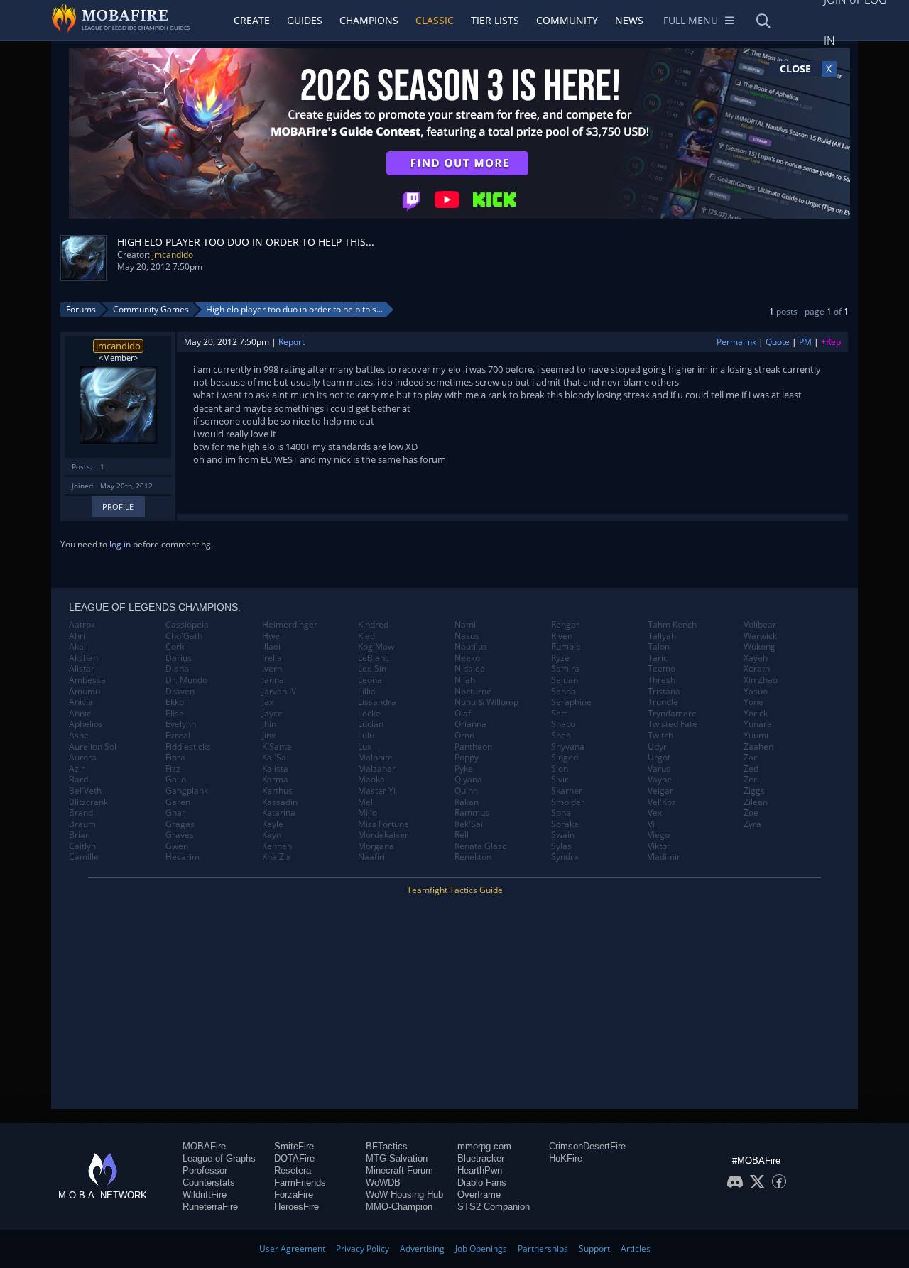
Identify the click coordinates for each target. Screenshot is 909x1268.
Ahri (77, 636)
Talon (659, 646)
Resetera (292, 1170)
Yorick (756, 713)
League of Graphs (219, 1158)
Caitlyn (82, 846)
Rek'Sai (468, 824)
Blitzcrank (88, 802)
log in (120, 544)
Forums (81, 309)
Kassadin (280, 802)
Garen (177, 802)
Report (291, 342)
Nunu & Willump (486, 702)
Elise (174, 713)
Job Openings (481, 1248)
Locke (369, 713)
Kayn (271, 835)
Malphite (375, 757)
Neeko (467, 658)
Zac (751, 757)
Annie (80, 713)
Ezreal (177, 735)
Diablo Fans (481, 1182)
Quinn (466, 791)
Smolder (567, 802)
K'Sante (277, 747)
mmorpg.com (484, 1146)
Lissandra (377, 702)
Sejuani (565, 680)
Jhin (269, 724)
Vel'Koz (662, 802)
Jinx (269, 735)
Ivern (272, 668)
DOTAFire (294, 1158)
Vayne (660, 779)
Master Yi (377, 791)
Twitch (660, 735)
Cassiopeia (187, 624)
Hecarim (182, 857)
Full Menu (690, 20)
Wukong (759, 646)
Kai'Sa (274, 757)
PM (805, 342)
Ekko (174, 702)
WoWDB (383, 1182)
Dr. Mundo (186, 680)
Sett (559, 713)
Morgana (376, 846)
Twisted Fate (672, 724)
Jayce (272, 713)
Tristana (664, 691)
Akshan (83, 658)
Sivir (559, 779)
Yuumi (756, 735)
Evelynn (180, 724)
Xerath (757, 668)
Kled (366, 636)
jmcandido (172, 254)
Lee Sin (372, 668)
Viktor (659, 846)
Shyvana (567, 747)
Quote (778, 342)
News (629, 20)
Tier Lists (495, 20)
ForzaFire (293, 1194)
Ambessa (87, 680)
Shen (561, 735)
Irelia (272, 658)
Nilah (464, 680)
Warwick (760, 636)
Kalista (275, 769)
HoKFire (565, 1158)
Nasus (466, 636)
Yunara (758, 724)
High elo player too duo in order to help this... (294, 309)
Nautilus (470, 646)
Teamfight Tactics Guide (455, 890)
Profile (118, 506)
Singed (564, 757)
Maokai (372, 779)
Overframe (479, 1194)
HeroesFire (296, 1206)
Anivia (81, 702)
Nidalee (469, 668)
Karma (275, 779)
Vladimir (664, 857)
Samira (565, 668)
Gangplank (186, 791)
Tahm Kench (672, 624)
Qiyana (468, 779)
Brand (81, 813)
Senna (563, 691)
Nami (465, 624)
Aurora (83, 757)
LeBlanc (373, 658)
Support (594, 1248)
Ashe (79, 735)
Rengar (565, 624)
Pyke (463, 769)
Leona (370, 680)
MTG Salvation (397, 1158)
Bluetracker (480, 1158)
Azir (77, 769)
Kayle (272, 824)
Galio (175, 779)
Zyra (752, 824)
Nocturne (472, 691)
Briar (79, 835)
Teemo (661, 668)
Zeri (751, 779)
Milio (367, 813)
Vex (655, 813)
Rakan (466, 802)
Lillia (367, 691)
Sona (561, 813)
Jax (267, 702)
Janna (273, 680)
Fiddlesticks (188, 747)
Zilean (756, 802)
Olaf (462, 713)
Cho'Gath (183, 636)
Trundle (663, 702)
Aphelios (86, 724)
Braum (82, 824)
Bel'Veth (85, 791)
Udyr (657, 747)
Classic (434, 20)
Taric (658, 658)
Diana (177, 668)
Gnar (175, 813)
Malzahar (377, 769)
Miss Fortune (383, 824)
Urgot (659, 757)
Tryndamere (672, 713)
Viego (659, 835)
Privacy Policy (362, 1248)
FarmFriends (300, 1182)
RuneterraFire (210, 1206)
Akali (78, 646)
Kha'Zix (276, 857)
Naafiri (371, 857)
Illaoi (271, 646)
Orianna (470, 724)
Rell (461, 835)
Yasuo (756, 691)
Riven (561, 636)
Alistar (81, 668)
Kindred (373, 624)
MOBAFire (204, 1146)
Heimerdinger (289, 624)
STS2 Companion (493, 1206)
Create (252, 20)
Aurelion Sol (92, 747)
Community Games (151, 309)
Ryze (560, 658)
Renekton (472, 857)
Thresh (661, 680)
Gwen (176, 846)
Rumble (566, 646)
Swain (563, 835)
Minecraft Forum (399, 1170)
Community (567, 20)
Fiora (175, 757)
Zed (751, 769)
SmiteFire (294, 1146)
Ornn (464, 735)
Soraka (565, 824)
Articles (636, 1248)
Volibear (760, 624)
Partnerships (543, 1248)
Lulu (366, 735)
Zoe (751, 813)
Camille (84, 857)
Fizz (172, 769)
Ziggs (754, 791)
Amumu (84, 691)
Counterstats (209, 1182)
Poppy (466, 757)
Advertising (422, 1248)
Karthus (277, 791)
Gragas (180, 824)
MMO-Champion (399, 1206)
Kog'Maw (376, 646)
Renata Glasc (480, 846)
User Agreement (292, 1248)
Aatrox (82, 624)
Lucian (370, 724)
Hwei (272, 636)
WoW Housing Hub (404, 1194)
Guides (304, 20)
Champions (368, 20)
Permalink (736, 342)
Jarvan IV (279, 691)
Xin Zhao (761, 680)
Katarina (278, 813)
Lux (364, 747)
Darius (178, 658)
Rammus (471, 813)
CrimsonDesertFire (587, 1146)
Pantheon (473, 747)
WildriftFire (205, 1194)
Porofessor (205, 1170)
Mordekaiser (383, 835)
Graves (179, 835)
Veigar (660, 791)
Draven (180, 691)
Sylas (561, 846)
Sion (559, 769)
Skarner (566, 791)
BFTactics (387, 1146)
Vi (651, 824)
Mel (365, 802)
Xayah (756, 658)
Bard (78, 779)
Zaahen (758, 747)
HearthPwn (479, 1170)
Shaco (563, 724)
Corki (175, 646)
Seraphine (571, 702)
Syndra (565, 857)
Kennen (277, 846)
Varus (659, 769)
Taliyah (662, 636)
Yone (753, 702)
